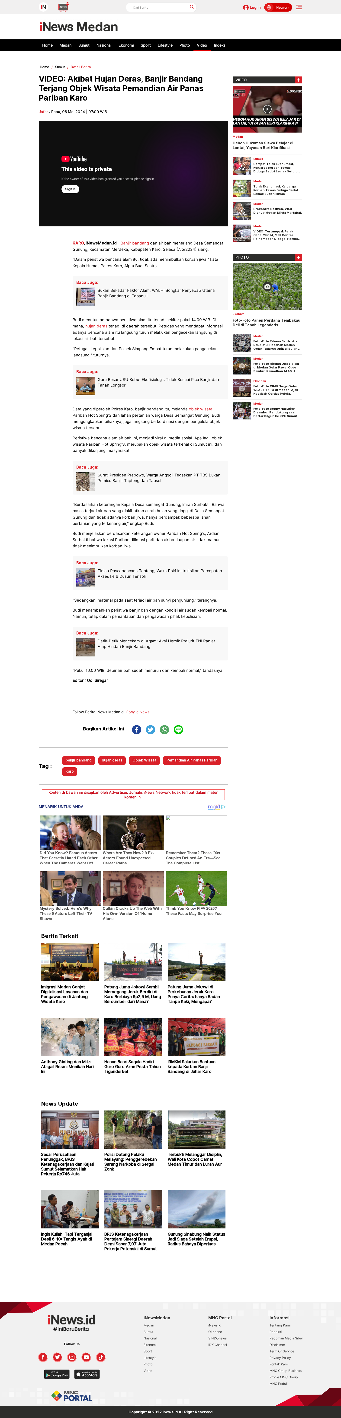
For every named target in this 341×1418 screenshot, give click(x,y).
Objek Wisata (144, 760)
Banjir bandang (135, 243)
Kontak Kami (279, 1364)
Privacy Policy (280, 1358)
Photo (185, 45)
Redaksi (276, 1332)
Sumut (84, 45)
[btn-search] (192, 7)
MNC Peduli (278, 1384)
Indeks (219, 45)
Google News (137, 712)
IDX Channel (217, 1345)
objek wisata (200, 409)
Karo (70, 771)
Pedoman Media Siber (286, 1338)
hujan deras (96, 326)
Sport (146, 45)
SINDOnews (217, 1338)
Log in (255, 7)
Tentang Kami (280, 1325)
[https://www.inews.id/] (79, 26)
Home (47, 45)
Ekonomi (126, 45)
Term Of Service (282, 1351)
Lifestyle (165, 45)
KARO (78, 243)
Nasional (104, 45)
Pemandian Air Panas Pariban (192, 760)
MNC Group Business (286, 1371)
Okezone (215, 1332)
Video (202, 45)
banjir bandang (79, 760)
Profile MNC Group (284, 1377)
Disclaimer (277, 1345)
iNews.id (214, 1325)
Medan (65, 45)
